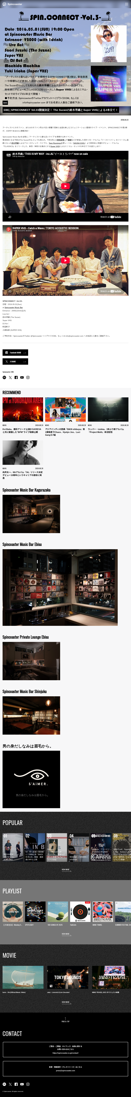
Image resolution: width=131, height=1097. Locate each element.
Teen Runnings (55, 143)
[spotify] (4, 379)
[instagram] (28, 379)
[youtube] (22, 379)
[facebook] (16, 379)
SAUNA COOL (79, 143)
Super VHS (55, 146)
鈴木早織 (15, 143)
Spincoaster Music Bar (14, 307)
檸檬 (69, 140)
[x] (10, 379)
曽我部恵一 (61, 140)
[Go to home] (12, 3)
